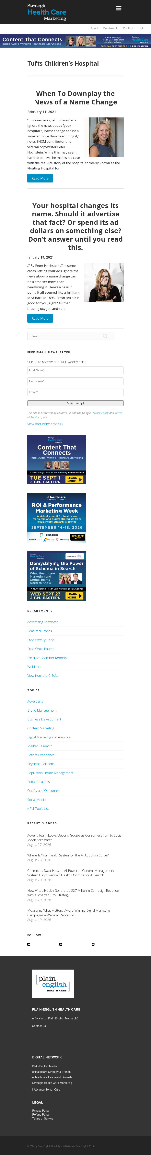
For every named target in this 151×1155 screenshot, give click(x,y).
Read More (40, 178)
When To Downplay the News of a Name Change (75, 97)
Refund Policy (40, 1114)
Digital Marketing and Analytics (48, 737)
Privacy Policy (100, 413)
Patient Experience (41, 755)
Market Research (39, 746)
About (94, 28)
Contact (128, 28)
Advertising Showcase (43, 622)
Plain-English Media (44, 1066)
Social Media (36, 799)
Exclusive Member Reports (47, 657)
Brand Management (41, 710)
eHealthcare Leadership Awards (52, 1077)
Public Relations (38, 781)
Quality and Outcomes (43, 790)
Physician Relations (40, 763)
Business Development (44, 719)
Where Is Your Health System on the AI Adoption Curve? (68, 855)
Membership (110, 28)
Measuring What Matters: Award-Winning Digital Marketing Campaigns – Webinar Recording (68, 912)
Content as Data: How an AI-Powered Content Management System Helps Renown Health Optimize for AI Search (70, 872)
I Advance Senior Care (46, 1089)
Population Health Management (50, 773)
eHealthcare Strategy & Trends (51, 1072)
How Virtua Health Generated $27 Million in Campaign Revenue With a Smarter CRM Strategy (73, 892)
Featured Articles (39, 631)
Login (140, 28)
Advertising (35, 701)
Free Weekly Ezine (40, 640)
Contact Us (39, 1026)
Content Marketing (40, 728)
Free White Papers (40, 648)
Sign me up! (75, 403)
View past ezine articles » (45, 424)
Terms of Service (42, 1118)
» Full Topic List (38, 808)
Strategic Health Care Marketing (52, 1083)
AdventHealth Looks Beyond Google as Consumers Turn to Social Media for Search (74, 837)
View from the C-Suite (43, 675)
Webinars (34, 666)
